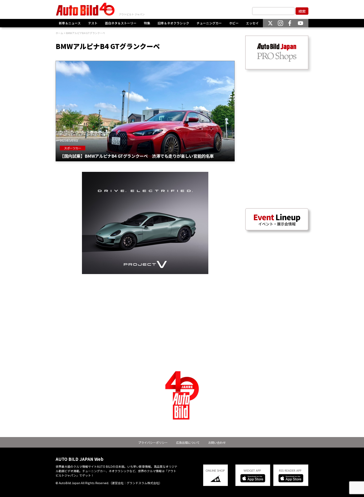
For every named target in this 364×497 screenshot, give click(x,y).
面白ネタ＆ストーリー (120, 23)
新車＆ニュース (70, 23)
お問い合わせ (217, 442)
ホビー (234, 23)
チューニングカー (209, 23)
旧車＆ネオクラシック (173, 23)
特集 (147, 23)
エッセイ (252, 23)
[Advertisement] (145, 303)
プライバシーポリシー (153, 442)
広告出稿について (188, 442)
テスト (93, 23)
